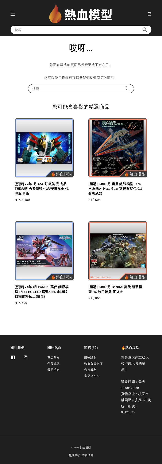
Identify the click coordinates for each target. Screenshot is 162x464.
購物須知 (88, 455)
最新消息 (53, 370)
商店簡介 (53, 357)
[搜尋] (144, 30)
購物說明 (90, 357)
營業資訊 (53, 363)
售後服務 (90, 370)
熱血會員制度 (93, 363)
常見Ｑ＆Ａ (91, 376)
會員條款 (74, 455)
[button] (12, 13)
